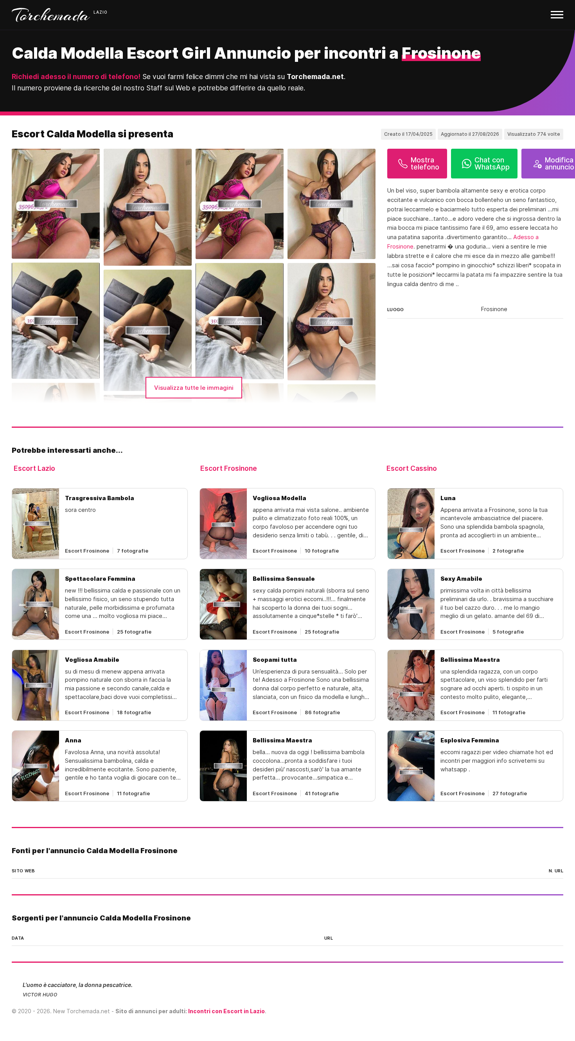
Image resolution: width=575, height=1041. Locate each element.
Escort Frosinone (228, 468)
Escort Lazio (34, 468)
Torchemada (51, 15)
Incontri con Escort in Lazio (226, 1011)
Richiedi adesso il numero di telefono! (76, 76)
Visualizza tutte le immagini (194, 387)
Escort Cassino (411, 468)
